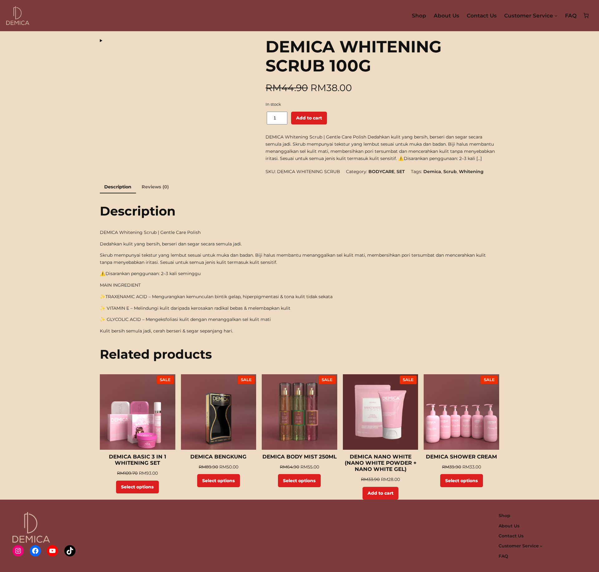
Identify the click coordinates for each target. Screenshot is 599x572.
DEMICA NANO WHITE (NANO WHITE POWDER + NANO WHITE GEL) (380, 462)
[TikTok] (69, 550)
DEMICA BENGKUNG (218, 456)
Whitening (471, 171)
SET (401, 171)
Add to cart (309, 118)
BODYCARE (381, 171)
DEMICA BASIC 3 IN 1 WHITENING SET (137, 459)
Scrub (450, 171)
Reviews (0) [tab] (155, 187)
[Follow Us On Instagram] (18, 550)
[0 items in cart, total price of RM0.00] (586, 15)
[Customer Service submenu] (556, 15)
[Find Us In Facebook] (35, 550)
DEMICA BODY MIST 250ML (299, 456)
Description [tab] (117, 187)
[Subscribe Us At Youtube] (52, 550)
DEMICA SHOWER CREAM (461, 456)
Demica (432, 171)
